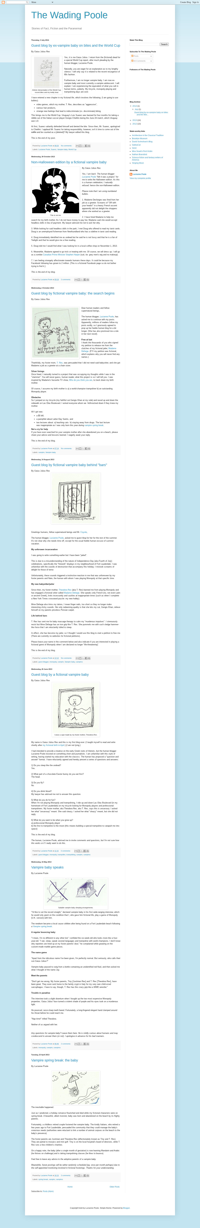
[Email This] (77, 145)
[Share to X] (83, 145)
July (137, 109)
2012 (134, 124)
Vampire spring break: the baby (54, 1060)
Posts (135, 56)
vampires (79, 662)
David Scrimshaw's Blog (142, 142)
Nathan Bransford (139, 154)
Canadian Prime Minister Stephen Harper (61, 254)
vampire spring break (94, 425)
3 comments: (66, 851)
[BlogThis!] (80, 145)
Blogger (126, 1208)
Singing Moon (138, 163)
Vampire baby (62, 149)
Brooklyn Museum (139, 138)
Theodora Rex (65, 590)
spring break (43, 1179)
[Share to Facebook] (86, 145)
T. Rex (60, 363)
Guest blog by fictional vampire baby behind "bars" (69, 465)
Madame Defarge (71, 593)
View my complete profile (140, 178)
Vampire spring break (42, 926)
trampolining (70, 855)
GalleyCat (136, 145)
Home (70, 1187)
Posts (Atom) (48, 1191)
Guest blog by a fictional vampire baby (60, 674)
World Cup (72, 149)
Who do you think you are (80, 380)
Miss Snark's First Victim (142, 151)
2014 (134, 106)
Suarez (53, 149)
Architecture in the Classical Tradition (148, 135)
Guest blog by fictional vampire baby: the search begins (73, 293)
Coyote (83, 532)
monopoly (53, 662)
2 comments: (66, 279)
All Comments (139, 61)
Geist (134, 148)
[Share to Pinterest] (89, 145)
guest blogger (43, 662)
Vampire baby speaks (47, 867)
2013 (134, 120)
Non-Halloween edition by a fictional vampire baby (69, 162)
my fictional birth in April (53, 745)
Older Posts (115, 1187)
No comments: (66, 146)
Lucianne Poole (44, 149)
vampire (41, 452)
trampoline (61, 855)
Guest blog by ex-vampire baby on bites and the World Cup (75, 45)
